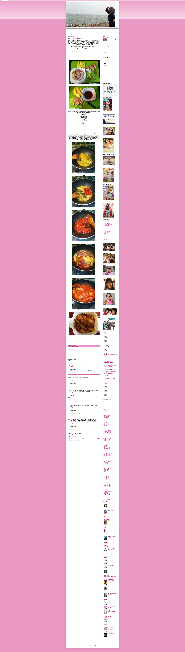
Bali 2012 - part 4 (106, 471)
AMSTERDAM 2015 (106, 437)
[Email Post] (77, 345)
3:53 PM (71, 392)
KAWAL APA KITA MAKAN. (108, 361)
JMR (104, 516)
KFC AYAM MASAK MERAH (107, 224)
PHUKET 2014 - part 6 (106, 447)
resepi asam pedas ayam (74, 346)
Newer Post (70, 438)
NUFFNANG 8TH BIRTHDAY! (108, 373)
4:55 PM (71, 407)
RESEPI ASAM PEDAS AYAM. (75, 38)
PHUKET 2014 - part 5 (106, 446)
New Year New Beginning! (107, 623)
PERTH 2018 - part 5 (106, 426)
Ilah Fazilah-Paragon (107, 535)
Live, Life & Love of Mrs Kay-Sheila (109, 548)
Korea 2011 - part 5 (106, 478)
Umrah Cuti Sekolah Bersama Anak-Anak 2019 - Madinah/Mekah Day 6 (112, 594)
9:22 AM (71, 355)
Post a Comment (71, 436)
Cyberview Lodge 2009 (107, 498)
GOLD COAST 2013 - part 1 (107, 449)
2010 (104, 390)
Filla (109, 37)
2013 (104, 386)
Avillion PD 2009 (105, 495)
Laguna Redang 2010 (106, 493)
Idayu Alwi (105, 503)
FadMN (71, 395)
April (105, 353)
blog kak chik (106, 509)
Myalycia (71, 363)
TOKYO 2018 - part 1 (106, 416)
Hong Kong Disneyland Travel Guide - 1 (109, 464)
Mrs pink (71, 432)
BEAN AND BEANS (106, 226)
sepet (104, 529)
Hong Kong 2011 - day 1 (107, 483)
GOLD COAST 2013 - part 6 (107, 455)
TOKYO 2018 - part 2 (106, 417)
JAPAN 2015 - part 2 (106, 440)
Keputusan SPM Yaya (111, 520)
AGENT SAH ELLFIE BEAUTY (108, 362)
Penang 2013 (105, 462)
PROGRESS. (106, 356)
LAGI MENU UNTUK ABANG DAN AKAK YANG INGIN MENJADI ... (110, 372)
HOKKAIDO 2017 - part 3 (107, 431)
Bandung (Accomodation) (107, 490)
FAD (70, 399)
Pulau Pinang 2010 (106, 492)
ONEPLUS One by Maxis (107, 231)
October (105, 345)
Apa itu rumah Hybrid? (111, 549)
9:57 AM (71, 360)
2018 (104, 337)
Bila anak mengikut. (110, 569)
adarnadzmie (72, 358)
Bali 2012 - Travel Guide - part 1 (108, 468)
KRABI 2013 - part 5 (106, 461)
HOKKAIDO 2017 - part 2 (107, 430)
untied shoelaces (106, 546)
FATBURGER (105, 237)
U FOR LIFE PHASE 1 (106, 225)
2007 (104, 394)
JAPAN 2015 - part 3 (106, 441)
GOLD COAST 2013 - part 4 (107, 453)
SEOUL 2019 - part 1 (106, 410)
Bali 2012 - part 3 (106, 470)
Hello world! (105, 543)
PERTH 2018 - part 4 (106, 425)
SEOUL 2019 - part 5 (106, 415)
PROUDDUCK (106, 545)
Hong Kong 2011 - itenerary (107, 487)
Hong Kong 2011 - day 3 (107, 485)
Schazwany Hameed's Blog (108, 632)
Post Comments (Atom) (75, 440)
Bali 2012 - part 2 (106, 469)
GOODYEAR (105, 230)
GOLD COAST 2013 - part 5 (107, 454)
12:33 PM (71, 380)
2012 (104, 387)
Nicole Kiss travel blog (107, 616)
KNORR (104, 233)
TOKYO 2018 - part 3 (106, 418)
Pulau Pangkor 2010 (106, 494)
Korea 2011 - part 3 (106, 476)
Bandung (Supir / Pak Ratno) (107, 491)
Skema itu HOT (106, 542)
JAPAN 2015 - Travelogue (107, 438)
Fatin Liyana (106, 626)
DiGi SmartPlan (105, 234)
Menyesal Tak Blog (106, 562)
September (106, 346)
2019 (104, 336)
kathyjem (105, 609)
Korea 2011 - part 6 (106, 479)
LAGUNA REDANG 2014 (107, 448)
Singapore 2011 (105, 472)
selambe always (106, 575)
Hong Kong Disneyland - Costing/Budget (109, 467)
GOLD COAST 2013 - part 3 (107, 452)
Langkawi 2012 (105, 463)
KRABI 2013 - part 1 (106, 456)
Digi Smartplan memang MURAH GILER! (110, 365)
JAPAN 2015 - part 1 (106, 439)
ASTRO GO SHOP (106, 232)
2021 (104, 333)
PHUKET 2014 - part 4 (106, 445)
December (106, 342)
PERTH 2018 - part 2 (106, 423)
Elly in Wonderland (107, 555)
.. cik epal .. (105, 599)
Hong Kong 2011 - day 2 (107, 484)
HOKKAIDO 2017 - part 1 (107, 429)
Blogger (96, 645)
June (105, 350)
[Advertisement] (85, 32)
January (105, 383)
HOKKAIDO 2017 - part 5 (107, 433)
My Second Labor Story (111, 633)
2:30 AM (71, 434)
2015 (104, 341)
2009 (104, 391)
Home (84, 438)
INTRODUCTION (106, 239)
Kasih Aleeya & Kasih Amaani (108, 579)
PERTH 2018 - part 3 (106, 424)
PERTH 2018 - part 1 (106, 422)
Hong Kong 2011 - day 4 (107, 486)
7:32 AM (71, 423)
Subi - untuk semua (110, 510)
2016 (104, 340)
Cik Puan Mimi (106, 592)
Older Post (97, 438)
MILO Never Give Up (106, 223)
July (105, 349)
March (105, 380)
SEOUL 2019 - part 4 (106, 414)
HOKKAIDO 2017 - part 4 (107, 432)
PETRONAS (105, 222)
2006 (104, 395)
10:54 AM (71, 366)
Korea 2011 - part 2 (106, 475)
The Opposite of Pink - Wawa (108, 561)
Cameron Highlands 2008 (107, 499)
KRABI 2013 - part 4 (106, 460)
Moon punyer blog (107, 519)
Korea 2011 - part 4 (106, 477)
